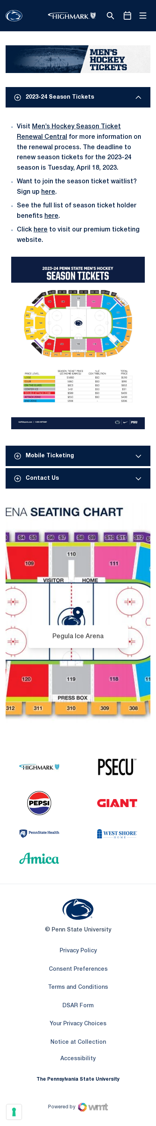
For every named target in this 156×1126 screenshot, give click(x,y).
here (48, 192)
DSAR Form (78, 1005)
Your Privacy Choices (78, 1024)
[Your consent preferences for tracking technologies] (14, 1112)
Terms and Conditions (78, 987)
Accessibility (78, 1058)
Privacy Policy (78, 951)
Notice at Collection (78, 1042)
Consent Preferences (78, 969)
